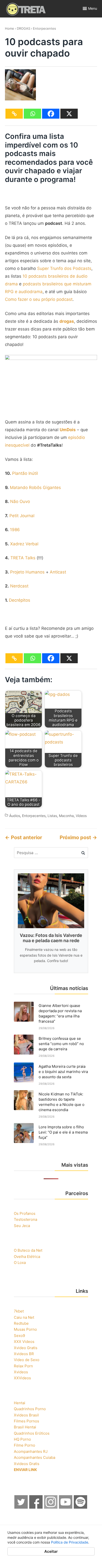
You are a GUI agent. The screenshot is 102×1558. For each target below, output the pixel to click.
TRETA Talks (22, 557)
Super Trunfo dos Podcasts (64, 268)
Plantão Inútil (25, 473)
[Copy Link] (14, 114)
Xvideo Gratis (25, 1347)
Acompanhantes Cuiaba (34, 1457)
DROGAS (23, 28)
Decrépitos (19, 600)
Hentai (19, 1402)
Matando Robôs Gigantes (35, 487)
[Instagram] (51, 1507)
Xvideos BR (24, 1353)
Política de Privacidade (69, 1542)
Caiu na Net (24, 1317)
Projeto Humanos (27, 572)
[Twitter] (21, 1507)
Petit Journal (21, 515)
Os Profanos (24, 1213)
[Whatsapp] (32, 114)
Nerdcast (19, 585)
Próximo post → (78, 837)
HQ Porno (22, 1439)
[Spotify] (81, 1507)
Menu (92, 8)
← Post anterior (23, 837)
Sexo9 (19, 1335)
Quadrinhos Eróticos (32, 1433)
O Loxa (20, 1262)
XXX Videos (24, 1341)
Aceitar (51, 1551)
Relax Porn (23, 1366)
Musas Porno (25, 1329)
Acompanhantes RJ (31, 1451)
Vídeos (81, 816)
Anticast (58, 572)
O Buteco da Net (28, 1250)
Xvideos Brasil (26, 1415)
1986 (15, 529)
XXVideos (22, 1378)
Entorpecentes (44, 28)
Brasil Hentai (25, 1427)
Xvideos (21, 1372)
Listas (52, 816)
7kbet (19, 1311)
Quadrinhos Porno (30, 1408)
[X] (69, 114)
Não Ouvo (20, 501)
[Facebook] (50, 114)
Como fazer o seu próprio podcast (39, 299)
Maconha (66, 816)
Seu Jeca (22, 1225)
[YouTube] (66, 1507)
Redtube (21, 1323)
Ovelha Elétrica (27, 1256)
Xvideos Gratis (26, 1463)
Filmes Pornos (26, 1421)
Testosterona (25, 1219)
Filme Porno (24, 1445)
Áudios (14, 816)
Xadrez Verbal (24, 543)
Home (9, 28)
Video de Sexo (26, 1359)
